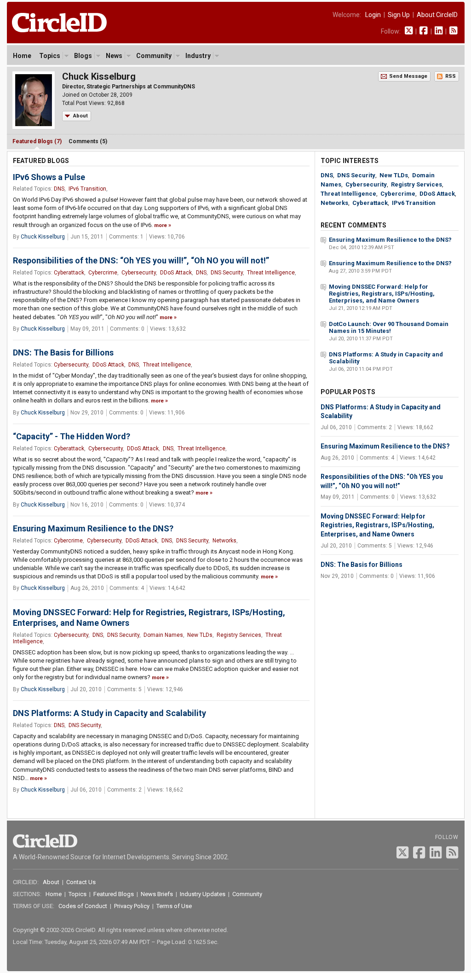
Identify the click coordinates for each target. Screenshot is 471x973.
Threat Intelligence (271, 272)
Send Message (408, 76)
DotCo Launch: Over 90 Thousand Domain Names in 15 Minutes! (388, 327)
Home (22, 55)
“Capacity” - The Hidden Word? (71, 436)
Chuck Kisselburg (43, 236)
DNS (59, 189)
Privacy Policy (131, 906)
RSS (450, 76)
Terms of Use (174, 906)
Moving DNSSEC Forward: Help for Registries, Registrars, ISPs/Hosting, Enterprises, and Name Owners (382, 293)
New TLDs (200, 635)
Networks (224, 540)
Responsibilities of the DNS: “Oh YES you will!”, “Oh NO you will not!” (141, 260)
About (80, 116)
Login (373, 14)
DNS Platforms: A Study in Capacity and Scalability (109, 713)
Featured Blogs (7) (37, 141)
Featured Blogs (113, 894)
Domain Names (163, 635)
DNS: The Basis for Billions (63, 352)
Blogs (83, 55)
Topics (49, 55)
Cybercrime (102, 272)
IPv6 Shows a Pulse (49, 177)
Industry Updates (202, 894)
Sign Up (399, 14)
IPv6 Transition (87, 189)
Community (154, 55)
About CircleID (437, 14)
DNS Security (227, 272)
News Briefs (157, 894)
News (114, 55)
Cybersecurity (138, 272)
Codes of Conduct (82, 906)
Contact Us (81, 882)
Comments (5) (88, 141)
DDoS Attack (176, 272)
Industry (198, 55)
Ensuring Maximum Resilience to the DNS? (93, 528)
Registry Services (239, 635)
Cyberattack (69, 272)
